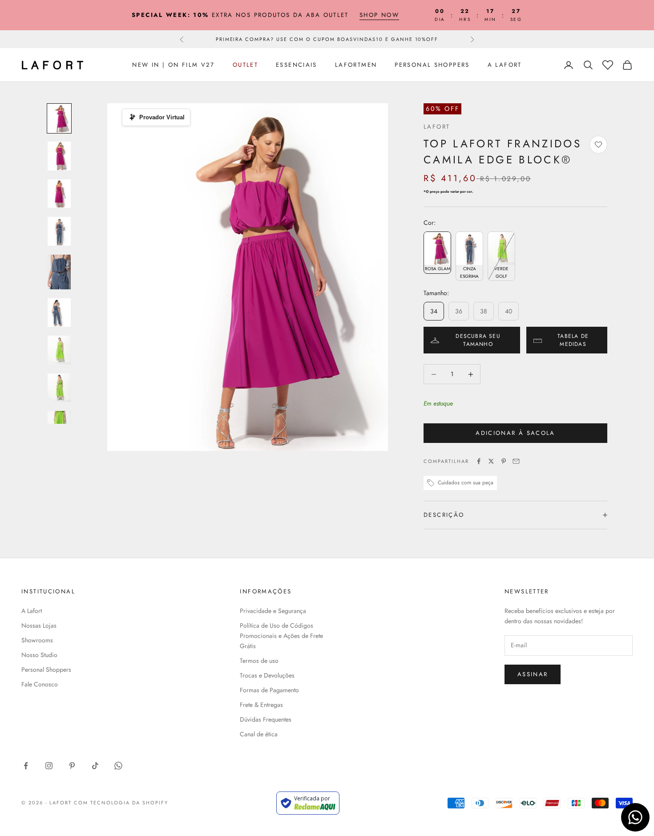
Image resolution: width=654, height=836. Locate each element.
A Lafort (505, 65)
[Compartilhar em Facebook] (478, 461)
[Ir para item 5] (59, 272)
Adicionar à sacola (515, 433)
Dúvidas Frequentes (265, 719)
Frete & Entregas (261, 704)
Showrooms (37, 640)
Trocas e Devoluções (267, 675)
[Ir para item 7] (59, 350)
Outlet (245, 65)
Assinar (532, 674)
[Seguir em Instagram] (48, 765)
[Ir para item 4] (59, 231)
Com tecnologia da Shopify (121, 802)
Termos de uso (259, 660)
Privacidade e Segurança (273, 610)
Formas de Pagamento (269, 690)
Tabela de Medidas (573, 340)
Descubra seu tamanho (478, 340)
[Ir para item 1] (59, 118)
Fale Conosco (39, 684)
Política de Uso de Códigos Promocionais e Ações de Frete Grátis (281, 635)
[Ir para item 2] (59, 156)
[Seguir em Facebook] (25, 765)
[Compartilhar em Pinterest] (503, 461)
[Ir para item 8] (59, 388)
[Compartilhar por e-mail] (516, 461)
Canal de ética (259, 734)
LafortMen (356, 65)
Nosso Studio (39, 654)
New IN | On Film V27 (173, 65)
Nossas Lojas (39, 625)
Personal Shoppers (432, 65)
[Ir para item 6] (59, 312)
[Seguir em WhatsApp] (118, 765)
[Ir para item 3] (59, 194)
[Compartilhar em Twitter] (491, 461)
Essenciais (296, 65)
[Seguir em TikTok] (95, 765)
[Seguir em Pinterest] (72, 765)
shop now (379, 15)
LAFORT (437, 126)
